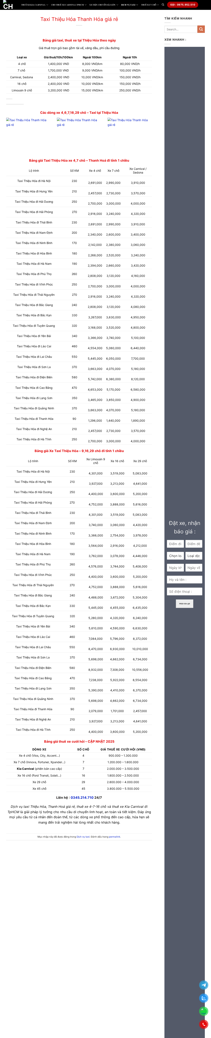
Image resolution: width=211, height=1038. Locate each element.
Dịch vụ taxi (128, 4)
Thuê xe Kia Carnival (33, 4)
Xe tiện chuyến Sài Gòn (102, 4)
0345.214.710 (82, 797)
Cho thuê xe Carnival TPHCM (67, 4)
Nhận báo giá (184, 604)
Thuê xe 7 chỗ (148, 4)
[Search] (163, 4)
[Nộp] (201, 29)
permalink (114, 836)
